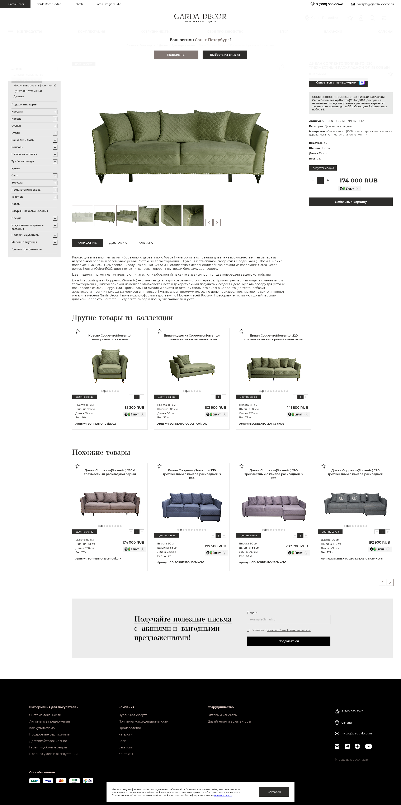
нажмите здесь (223, 795)
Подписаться (288, 641)
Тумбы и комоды (22, 161)
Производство (129, 728)
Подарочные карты (24, 104)
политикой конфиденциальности (289, 630)
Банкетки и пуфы (22, 140)
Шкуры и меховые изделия (29, 211)
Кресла (16, 118)
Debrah (78, 4)
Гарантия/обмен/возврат (48, 747)
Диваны (19, 96)
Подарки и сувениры (25, 235)
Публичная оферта (132, 715)
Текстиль (17, 196)
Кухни (15, 168)
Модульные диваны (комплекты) (35, 85)
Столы (15, 132)
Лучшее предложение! (26, 249)
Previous (382, 582)
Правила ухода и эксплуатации (53, 754)
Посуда (16, 218)
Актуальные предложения (49, 721)
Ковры (15, 203)
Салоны (346, 722)
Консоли (17, 147)
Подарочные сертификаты (49, 734)
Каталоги (125, 734)
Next (390, 582)
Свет (14, 175)
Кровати (17, 111)
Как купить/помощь (44, 728)
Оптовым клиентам (222, 715)
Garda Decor (16, 4)
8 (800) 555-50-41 (329, 4)
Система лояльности (45, 715)
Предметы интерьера (26, 189)
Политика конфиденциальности (143, 721)
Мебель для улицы (24, 242)
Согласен (274, 792)
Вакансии (125, 747)
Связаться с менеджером (336, 82)
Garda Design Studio (108, 4)
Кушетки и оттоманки (28, 90)
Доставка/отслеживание (48, 741)
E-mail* (252, 613)
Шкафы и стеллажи (24, 154)
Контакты (125, 754)
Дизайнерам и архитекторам (230, 721)
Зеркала (17, 182)
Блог (122, 741)
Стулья (16, 125)
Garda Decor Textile (49, 4)
